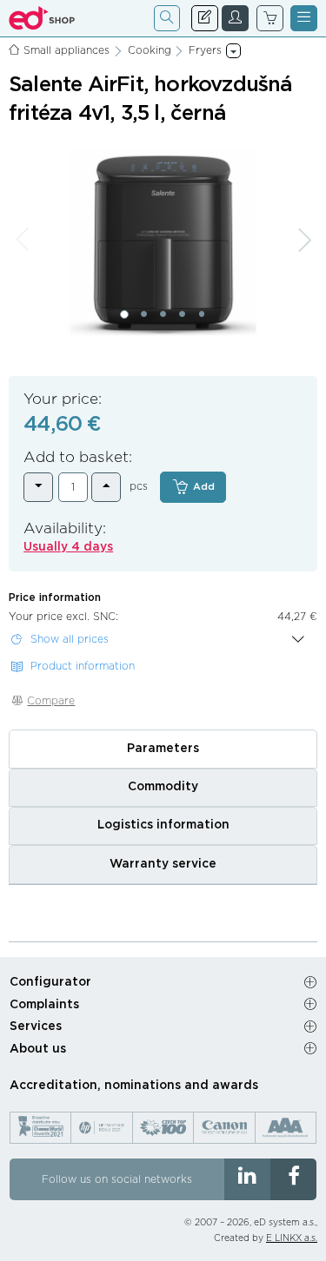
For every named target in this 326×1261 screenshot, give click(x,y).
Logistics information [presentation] (163, 825)
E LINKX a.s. (291, 1238)
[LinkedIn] (247, 1179)
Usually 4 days (68, 547)
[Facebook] (293, 1179)
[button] (124, 314)
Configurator (50, 982)
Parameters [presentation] (163, 749)
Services (36, 1026)
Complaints (44, 1005)
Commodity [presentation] (163, 787)
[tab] (163, 749)
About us (38, 1049)
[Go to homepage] (42, 18)
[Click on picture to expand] (163, 242)
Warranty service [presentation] (163, 864)
